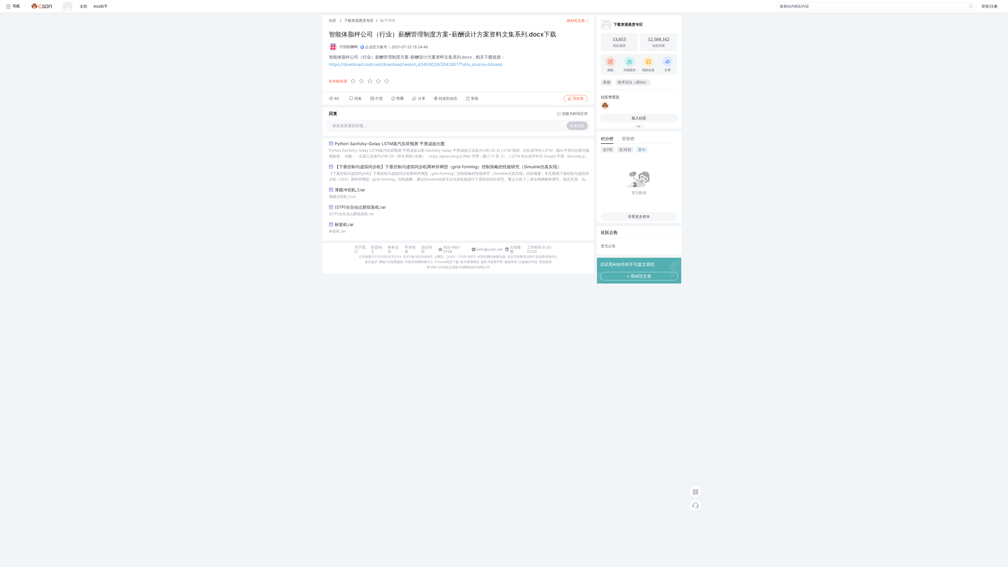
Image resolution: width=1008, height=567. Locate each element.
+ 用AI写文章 (639, 276)
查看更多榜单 (639, 216)
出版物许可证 (528, 262)
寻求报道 (410, 249)
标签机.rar (344, 224)
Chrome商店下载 (447, 262)
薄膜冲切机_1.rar (350, 189)
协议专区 (426, 249)
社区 (333, 20)
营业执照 (545, 262)
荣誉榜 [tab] (628, 138)
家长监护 (371, 262)
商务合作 (393, 249)
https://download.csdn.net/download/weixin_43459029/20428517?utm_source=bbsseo (416, 64)
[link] (333, 20)
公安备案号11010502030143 (380, 257)
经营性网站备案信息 (491, 257)
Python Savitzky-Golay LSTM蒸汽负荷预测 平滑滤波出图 (390, 143)
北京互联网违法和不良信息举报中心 (532, 257)
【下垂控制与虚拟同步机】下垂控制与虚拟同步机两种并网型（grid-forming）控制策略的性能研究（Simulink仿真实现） (448, 166)
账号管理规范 (469, 262)
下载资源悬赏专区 (359, 20)
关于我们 (359, 249)
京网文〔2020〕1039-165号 (455, 257)
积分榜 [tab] (607, 138)
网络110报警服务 (391, 262)
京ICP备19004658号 (418, 257)
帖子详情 (387, 20)
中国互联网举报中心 (419, 262)
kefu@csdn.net (490, 249)
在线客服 (515, 249)
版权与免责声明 (492, 262)
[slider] (371, 81)
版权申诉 (511, 262)
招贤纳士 (376, 249)
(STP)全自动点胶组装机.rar (360, 207)
